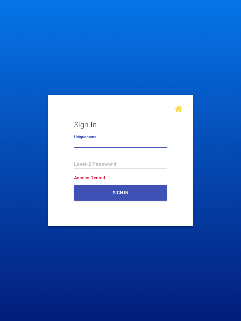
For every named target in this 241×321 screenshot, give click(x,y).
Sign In (120, 192)
